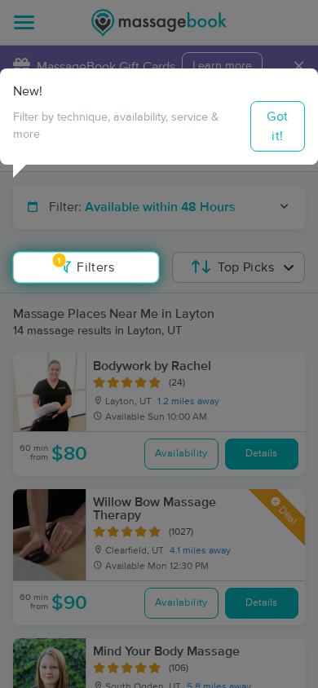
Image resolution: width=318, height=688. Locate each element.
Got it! (277, 126)
